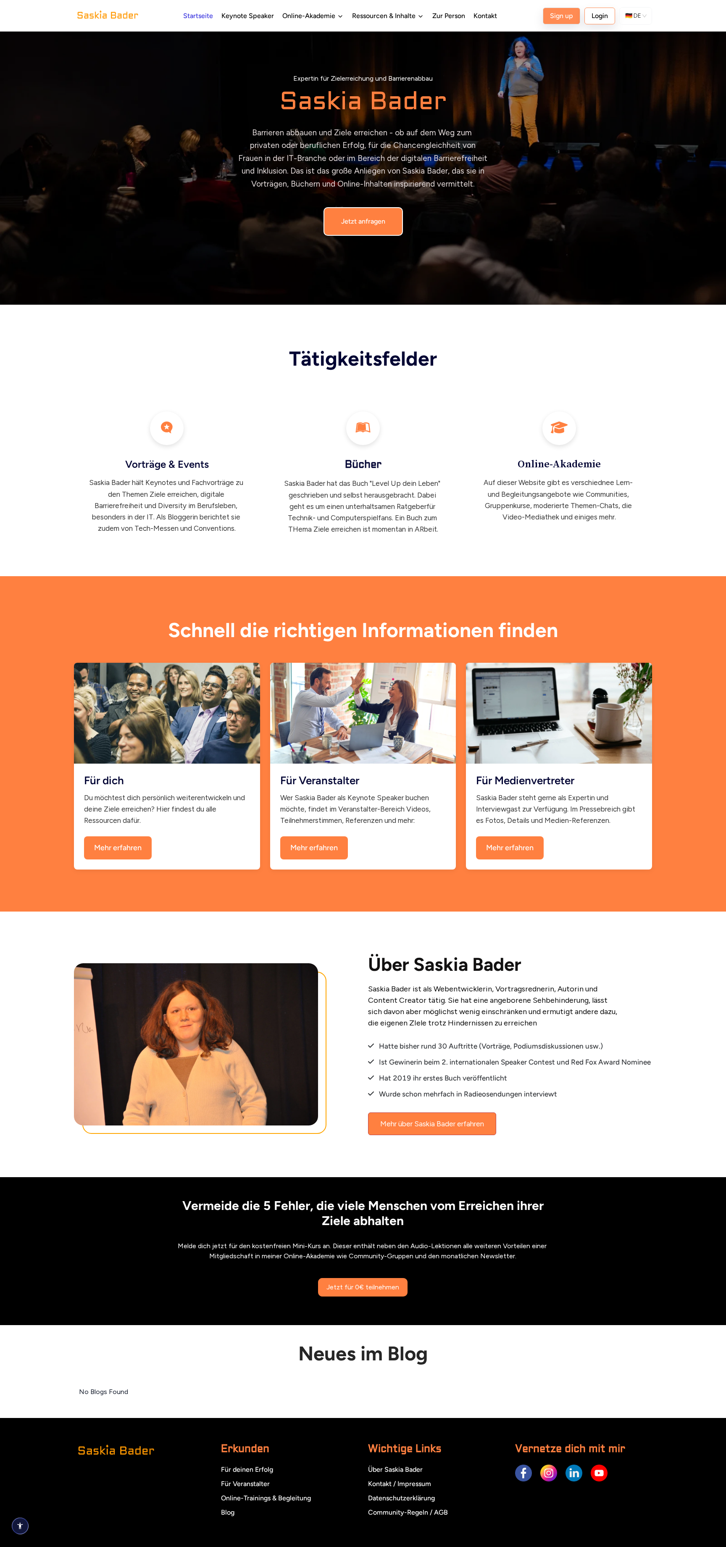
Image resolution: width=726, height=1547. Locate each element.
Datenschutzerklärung (401, 1498)
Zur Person (448, 16)
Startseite (198, 16)
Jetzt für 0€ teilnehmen (362, 1287)
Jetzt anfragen (363, 221)
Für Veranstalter (245, 1484)
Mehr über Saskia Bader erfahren (432, 1124)
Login (600, 16)
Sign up (561, 16)
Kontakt (485, 16)
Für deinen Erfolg (247, 1469)
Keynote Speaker (247, 16)
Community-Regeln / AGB (408, 1512)
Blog (227, 1512)
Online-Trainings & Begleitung (266, 1498)
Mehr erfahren (118, 847)
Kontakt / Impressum (399, 1484)
